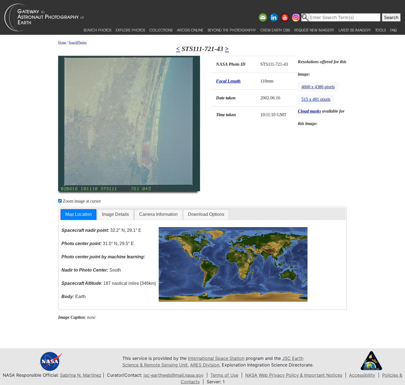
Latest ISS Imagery (355, 30)
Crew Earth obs (275, 30)
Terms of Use (224, 375)
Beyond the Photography (232, 30)
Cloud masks (309, 111)
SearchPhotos (78, 42)
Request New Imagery (314, 30)
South (91, 270)
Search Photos (97, 30)
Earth (73, 296)
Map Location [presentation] (78, 214)
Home (62, 42)
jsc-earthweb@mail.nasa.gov (174, 375)
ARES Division (204, 365)
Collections (160, 30)
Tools (380, 30)
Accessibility (362, 375)
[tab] (78, 214)
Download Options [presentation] (206, 214)
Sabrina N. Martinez (80, 375)
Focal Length (228, 81)
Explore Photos (130, 30)
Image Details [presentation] (115, 214)
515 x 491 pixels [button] (315, 99)
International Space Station (216, 358)
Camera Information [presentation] (158, 214)
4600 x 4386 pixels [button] (318, 86)
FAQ (393, 30)
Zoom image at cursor (81, 201)
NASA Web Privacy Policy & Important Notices (293, 375)
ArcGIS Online (190, 30)
